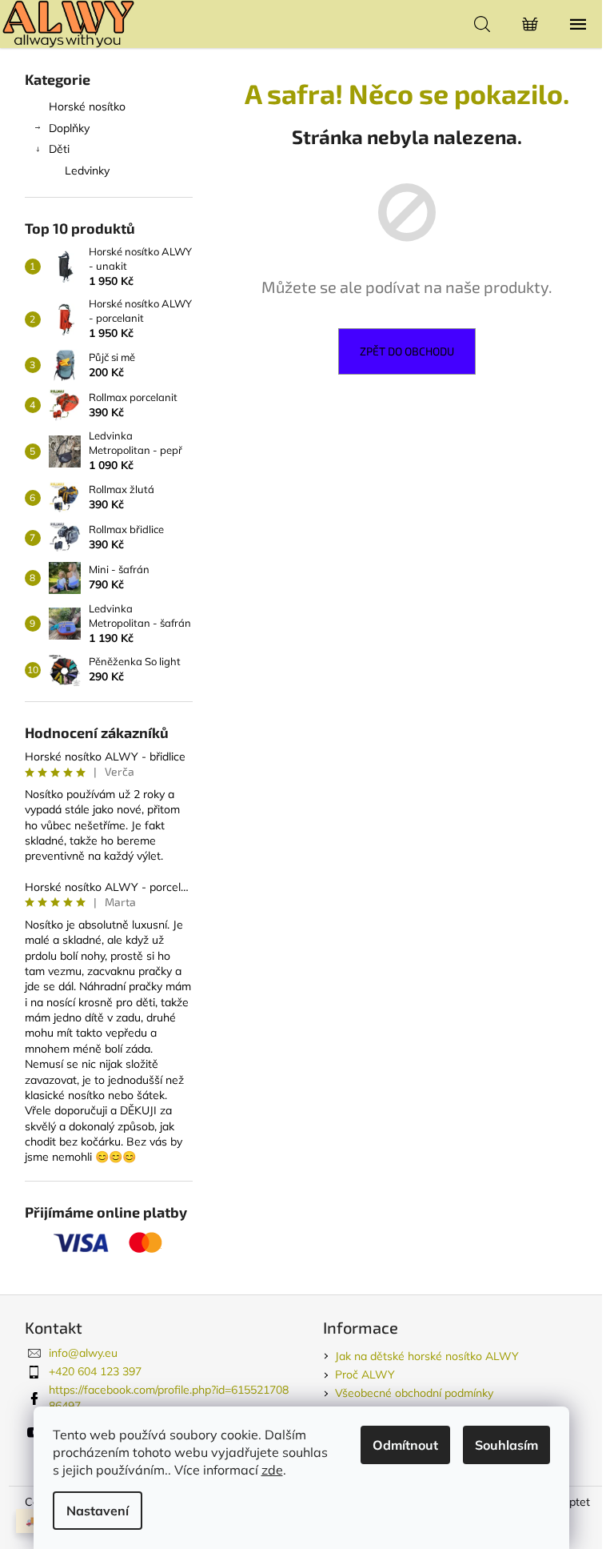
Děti (59, 149)
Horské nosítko (87, 106)
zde (272, 1470)
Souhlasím (506, 1445)
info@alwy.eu (83, 1353)
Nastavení (97, 1511)
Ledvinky (87, 170)
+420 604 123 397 (95, 1371)
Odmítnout (405, 1445)
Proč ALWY (365, 1374)
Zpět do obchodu (407, 351)
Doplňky (69, 128)
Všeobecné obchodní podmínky (414, 1393)
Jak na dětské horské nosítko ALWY (427, 1356)
